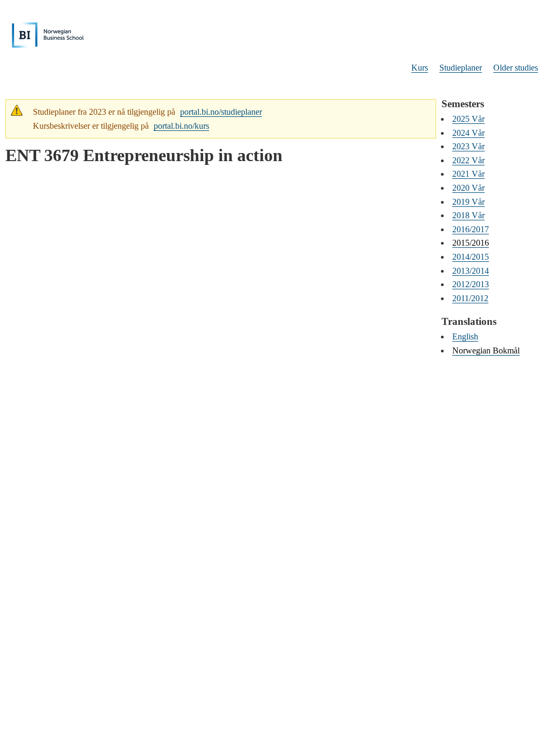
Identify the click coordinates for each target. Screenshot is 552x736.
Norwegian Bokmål (486, 350)
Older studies (515, 67)
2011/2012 (470, 298)
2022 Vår (468, 160)
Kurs (419, 67)
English (465, 336)
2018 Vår (468, 215)
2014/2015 (470, 256)
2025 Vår (468, 118)
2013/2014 (470, 270)
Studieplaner (460, 67)
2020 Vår (468, 187)
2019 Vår (468, 201)
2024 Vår (468, 132)
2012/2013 (470, 284)
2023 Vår (468, 146)
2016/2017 (470, 229)
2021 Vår (468, 173)
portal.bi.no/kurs (181, 125)
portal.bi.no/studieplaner (221, 111)
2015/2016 (470, 242)
